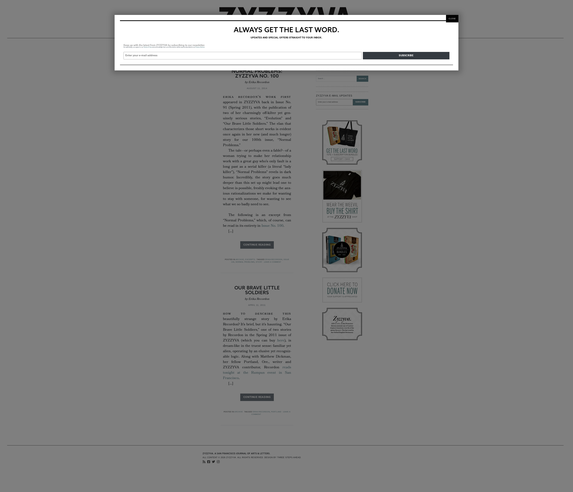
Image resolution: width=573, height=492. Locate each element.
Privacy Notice (200, 47)
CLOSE (452, 19)
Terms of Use (148, 47)
